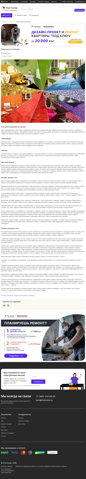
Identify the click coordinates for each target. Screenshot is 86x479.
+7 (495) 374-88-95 (67, 1)
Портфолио (35, 15)
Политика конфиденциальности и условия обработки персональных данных (41, 466)
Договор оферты (6, 466)
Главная (3, 21)
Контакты (54, 1)
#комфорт (31, 295)
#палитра (16, 295)
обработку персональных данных (32, 385)
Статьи (11, 21)
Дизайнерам (14, 1)
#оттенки (3, 295)
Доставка (33, 1)
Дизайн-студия (22, 15)
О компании (24, 1)
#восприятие (24, 295)
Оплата (3, 427)
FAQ (2, 421)
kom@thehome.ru (80, 1)
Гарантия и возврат (43, 1)
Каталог (8, 15)
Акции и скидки (6, 424)
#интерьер (10, 295)
